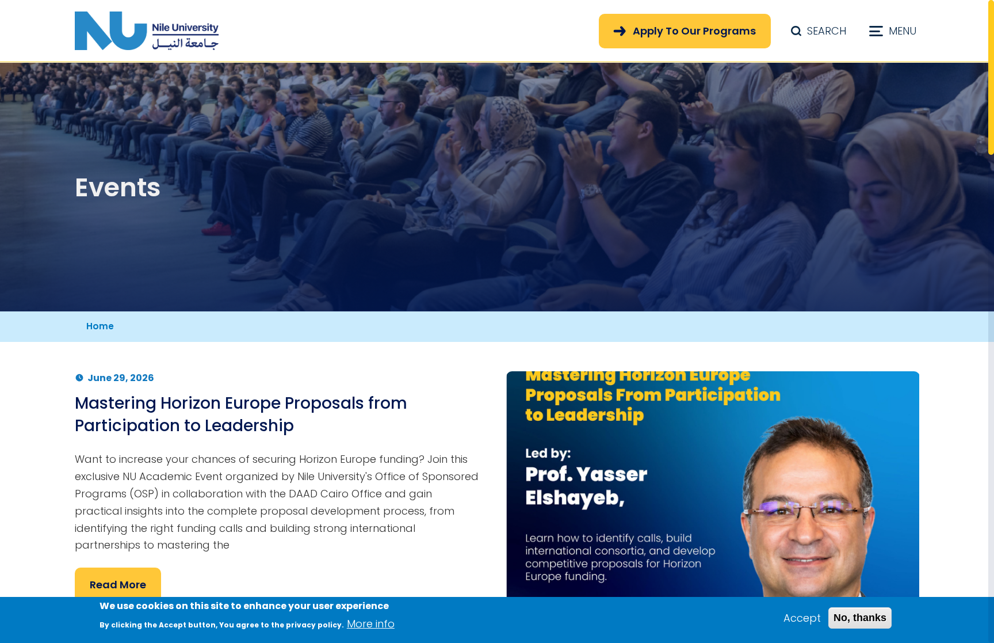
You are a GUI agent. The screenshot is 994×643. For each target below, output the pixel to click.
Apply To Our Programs (694, 31)
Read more (118, 584)
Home (100, 326)
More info (371, 623)
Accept (802, 618)
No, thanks (860, 617)
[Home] (147, 31)
